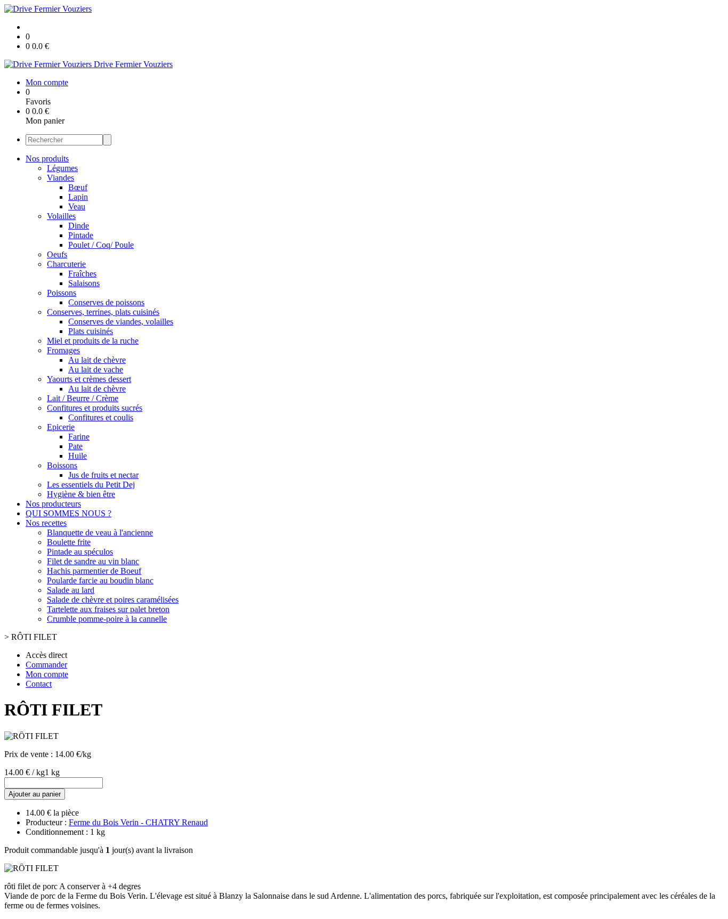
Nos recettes (46, 522)
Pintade (80, 235)
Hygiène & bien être (81, 494)
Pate (75, 446)
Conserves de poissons (106, 302)
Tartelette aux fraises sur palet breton (108, 609)
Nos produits (47, 158)
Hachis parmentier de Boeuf (94, 570)
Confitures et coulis (100, 417)
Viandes (60, 177)
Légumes (62, 168)
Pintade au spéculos (80, 551)
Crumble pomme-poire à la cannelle (107, 618)
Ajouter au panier (35, 794)
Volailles (61, 216)
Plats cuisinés (90, 331)
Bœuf (77, 187)
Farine (79, 436)
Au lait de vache (95, 369)
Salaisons (84, 283)
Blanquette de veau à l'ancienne (100, 532)
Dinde (78, 225)
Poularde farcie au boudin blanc (100, 580)
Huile (77, 455)
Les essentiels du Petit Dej (91, 484)
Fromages (63, 350)
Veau (76, 206)
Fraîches (82, 273)
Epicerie (61, 427)
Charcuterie (66, 264)
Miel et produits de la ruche (93, 340)
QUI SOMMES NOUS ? (68, 513)
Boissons (62, 465)
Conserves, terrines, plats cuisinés (103, 311)
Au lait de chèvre (97, 359)
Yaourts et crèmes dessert (89, 379)
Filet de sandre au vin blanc (93, 561)
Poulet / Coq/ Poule (101, 244)
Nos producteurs (53, 503)
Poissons (61, 292)
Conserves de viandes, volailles (120, 321)
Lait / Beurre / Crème (82, 398)
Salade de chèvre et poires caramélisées (113, 599)
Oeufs (57, 254)
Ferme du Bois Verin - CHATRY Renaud (138, 822)
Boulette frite (69, 542)
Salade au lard (70, 590)
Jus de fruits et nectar (103, 474)
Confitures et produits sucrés (94, 407)
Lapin (78, 196)
